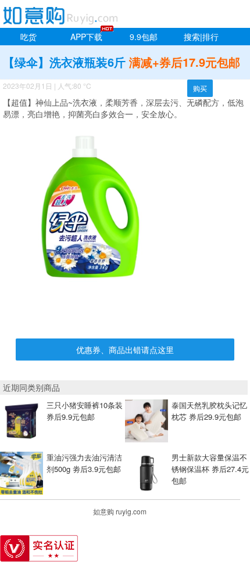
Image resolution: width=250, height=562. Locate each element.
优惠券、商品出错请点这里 (125, 349)
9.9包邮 (144, 36)
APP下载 (86, 36)
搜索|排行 (201, 36)
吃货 (28, 36)
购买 (200, 88)
